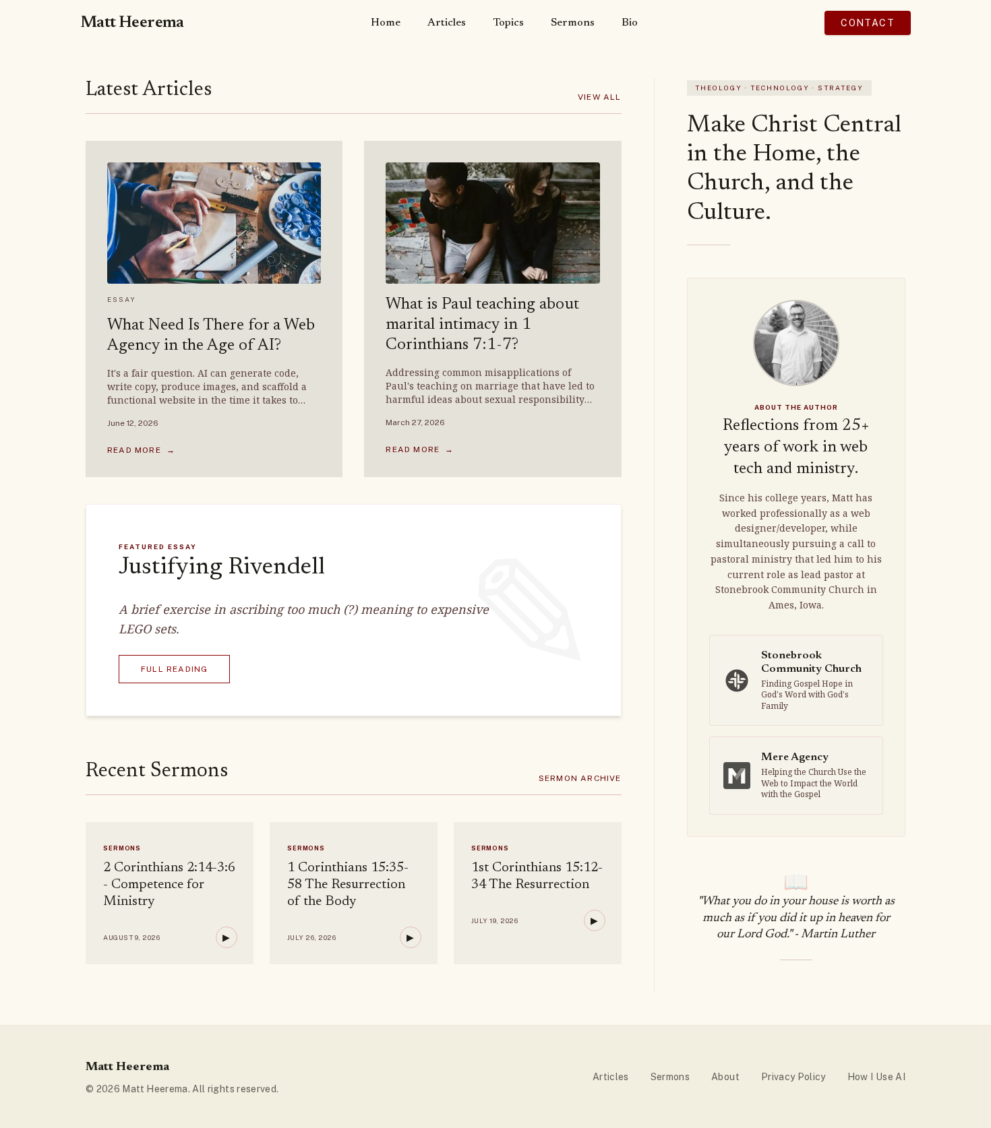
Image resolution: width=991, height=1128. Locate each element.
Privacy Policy (793, 1076)
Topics (508, 23)
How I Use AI (876, 1076)
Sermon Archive (580, 778)
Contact (868, 23)
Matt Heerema (132, 23)
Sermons (573, 23)
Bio (630, 23)
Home (385, 23)
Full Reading (174, 669)
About (725, 1076)
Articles (446, 23)
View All (600, 97)
